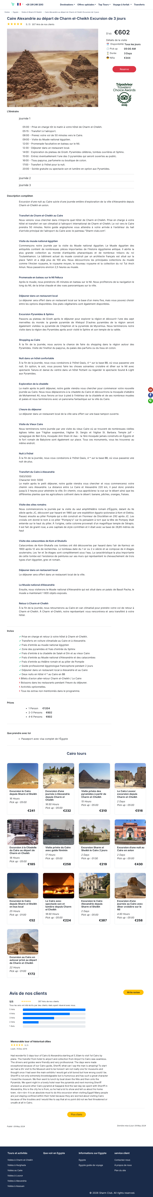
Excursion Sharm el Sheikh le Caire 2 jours (94, 849)
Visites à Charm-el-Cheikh (20, 1160)
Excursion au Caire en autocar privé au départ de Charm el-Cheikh (23, 960)
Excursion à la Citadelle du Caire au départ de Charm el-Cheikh (23, 850)
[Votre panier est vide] (13, 4)
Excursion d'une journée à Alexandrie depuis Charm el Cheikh (57, 795)
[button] (20, 4)
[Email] (150, 389)
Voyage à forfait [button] (121, 4)
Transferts (139, 4)
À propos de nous (123, 1165)
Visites (7, 12)
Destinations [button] (66, 4)
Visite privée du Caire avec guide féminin (58, 849)
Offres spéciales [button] (85, 4)
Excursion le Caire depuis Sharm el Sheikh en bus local (23, 903)
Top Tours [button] (103, 4)
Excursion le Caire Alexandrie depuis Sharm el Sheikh (91, 903)
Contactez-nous (122, 1160)
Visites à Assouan (15, 1186)
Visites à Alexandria (16, 1181)
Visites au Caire (14, 1170)
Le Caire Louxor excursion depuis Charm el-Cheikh (127, 794)
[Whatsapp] (150, 400)
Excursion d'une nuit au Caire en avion (130, 849)
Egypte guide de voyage (91, 1165)
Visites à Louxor (15, 1175)
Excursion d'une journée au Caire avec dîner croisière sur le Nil (130, 905)
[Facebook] (150, 395)
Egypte (15, 12)
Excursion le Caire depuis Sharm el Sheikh (23, 792)
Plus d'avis (76, 1114)
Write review (133, 992)
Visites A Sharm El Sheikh (32, 12)
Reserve (124, 69)
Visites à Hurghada (16, 1165)
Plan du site (120, 1170)
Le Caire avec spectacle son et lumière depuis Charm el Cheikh (58, 905)
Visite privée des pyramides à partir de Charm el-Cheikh (93, 794)
